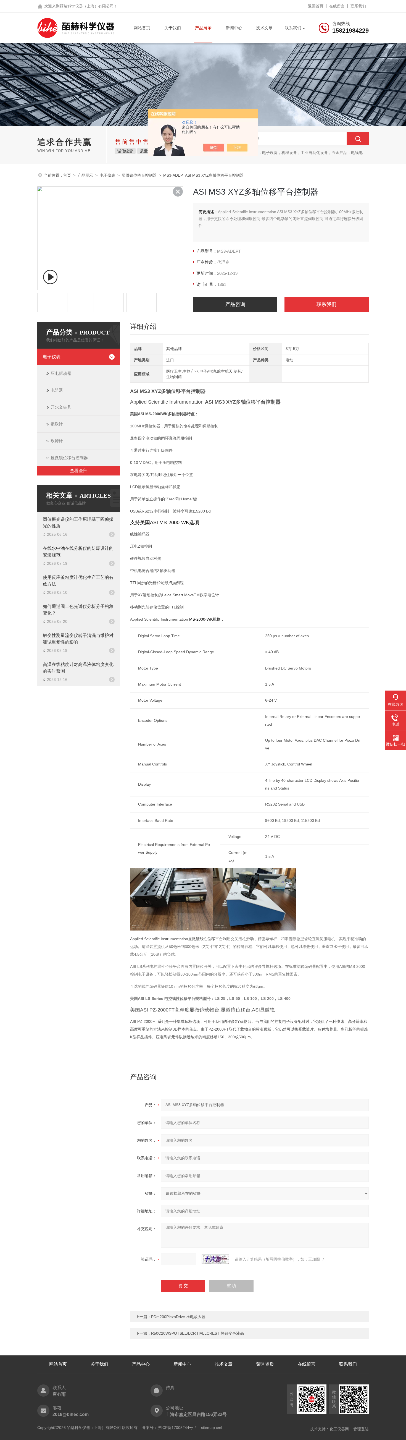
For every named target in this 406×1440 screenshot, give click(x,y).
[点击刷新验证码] (215, 1259)
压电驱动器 (61, 373)
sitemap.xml (211, 1427)
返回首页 (315, 6)
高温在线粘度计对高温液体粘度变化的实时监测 (78, 667)
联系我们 (358, 6)
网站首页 (142, 27)
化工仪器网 (339, 1429)
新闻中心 (234, 27)
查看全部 (79, 470)
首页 (67, 175)
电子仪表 (107, 175)
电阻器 (57, 390)
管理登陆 (361, 1429)
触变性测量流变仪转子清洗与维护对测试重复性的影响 (78, 638)
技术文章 (264, 27)
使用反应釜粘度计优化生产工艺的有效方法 (78, 580)
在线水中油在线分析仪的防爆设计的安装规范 (78, 551)
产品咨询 (235, 304)
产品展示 (203, 27)
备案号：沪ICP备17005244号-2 (169, 1427)
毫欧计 (57, 424)
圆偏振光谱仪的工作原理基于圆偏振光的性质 (78, 522)
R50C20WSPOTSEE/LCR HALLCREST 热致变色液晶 (197, 1333)
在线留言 (337, 6)
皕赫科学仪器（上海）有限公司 (87, 6)
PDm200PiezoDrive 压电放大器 (178, 1316)
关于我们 (172, 27)
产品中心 (141, 1364)
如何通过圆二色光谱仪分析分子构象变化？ (78, 609)
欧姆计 (57, 440)
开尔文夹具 (61, 407)
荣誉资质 (265, 1364)
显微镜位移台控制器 (139, 175)
